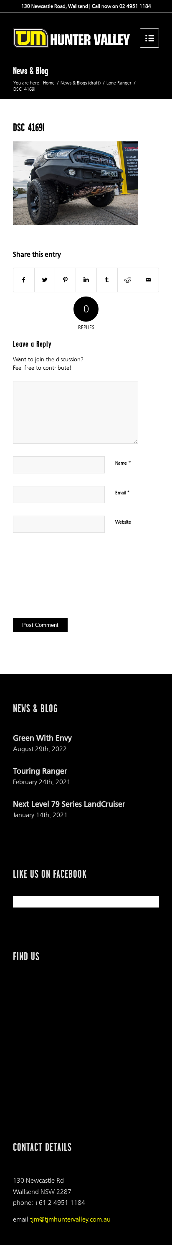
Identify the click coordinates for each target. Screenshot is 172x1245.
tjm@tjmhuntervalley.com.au (70, 1219)
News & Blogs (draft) (81, 83)
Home (49, 83)
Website (123, 522)
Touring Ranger (40, 772)
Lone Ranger (119, 83)
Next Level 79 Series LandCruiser (69, 805)
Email (122, 492)
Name (123, 463)
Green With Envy (42, 739)
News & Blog (30, 70)
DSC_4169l (29, 128)
